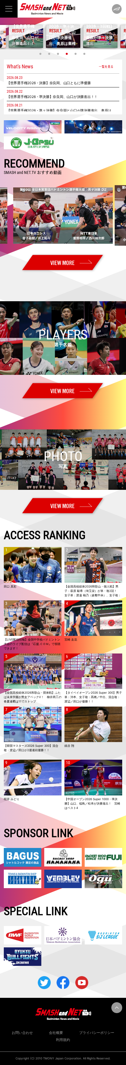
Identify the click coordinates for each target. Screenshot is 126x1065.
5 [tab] (76, 54)
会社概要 (56, 1032)
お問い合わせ (22, 1032)
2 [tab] (50, 54)
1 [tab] (41, 54)
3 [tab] (59, 54)
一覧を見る (106, 66)
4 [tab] (67, 54)
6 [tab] (85, 54)
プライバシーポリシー (96, 1032)
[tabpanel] (63, 36)
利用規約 (63, 1039)
